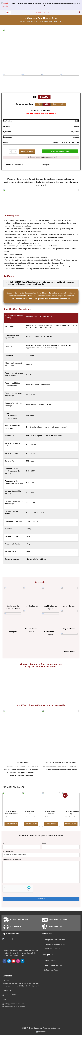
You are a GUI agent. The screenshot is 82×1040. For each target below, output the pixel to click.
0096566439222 (42, 12)
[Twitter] (9, 961)
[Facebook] (4, 961)
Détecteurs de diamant (53, 966)
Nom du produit (8, 851)
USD (46, 104)
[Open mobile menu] (3, 13)
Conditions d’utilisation (53, 949)
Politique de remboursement (55, 944)
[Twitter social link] (54, 164)
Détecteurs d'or (32, 21)
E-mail (44, 843)
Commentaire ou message (12, 860)
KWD (38, 104)
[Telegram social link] (67, 164)
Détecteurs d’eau (51, 970)
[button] (41, 283)
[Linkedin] (22, 961)
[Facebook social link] (51, 164)
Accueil (22, 21)
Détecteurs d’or (50, 961)
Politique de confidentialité (54, 940)
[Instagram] (18, 961)
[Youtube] (14, 961)
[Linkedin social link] (61, 164)
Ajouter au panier (27, 151)
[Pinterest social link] (59, 164)
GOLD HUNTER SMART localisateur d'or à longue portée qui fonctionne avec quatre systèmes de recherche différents (41, 283)
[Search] (75, 13)
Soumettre (41, 899)
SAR (54, 104)
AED (62, 104)
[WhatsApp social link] (64, 164)
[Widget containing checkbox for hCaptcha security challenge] (17, 889)
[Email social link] (56, 164)
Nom (4, 843)
